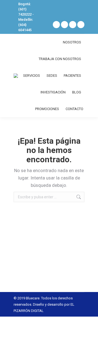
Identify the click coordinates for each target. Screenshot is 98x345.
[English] (78, 8)
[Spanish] (71, 8)
